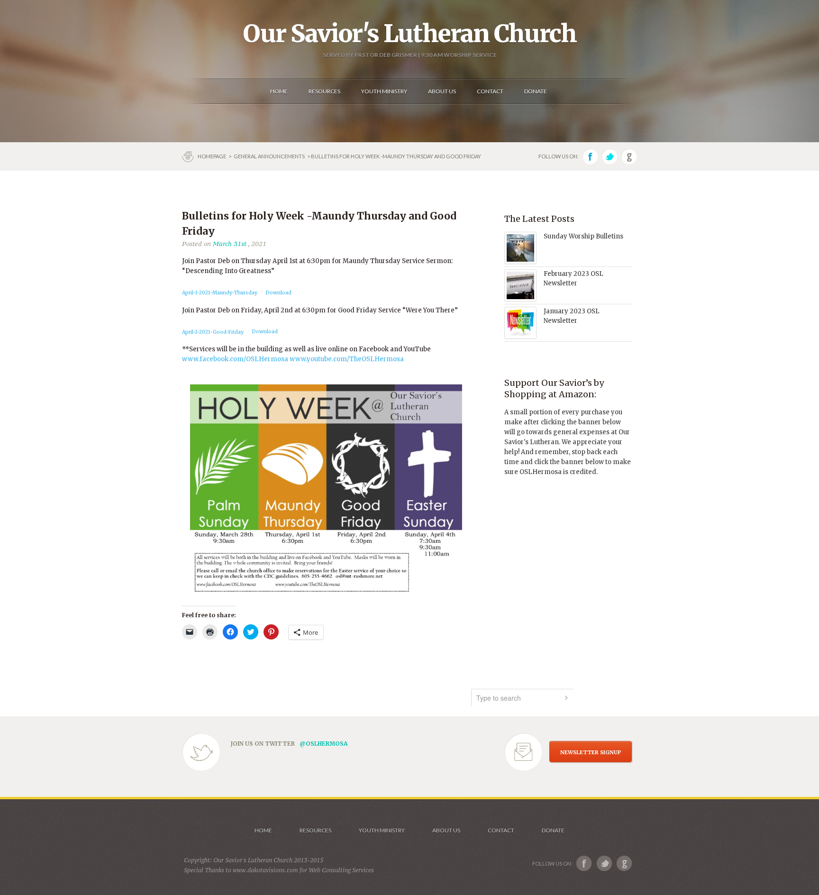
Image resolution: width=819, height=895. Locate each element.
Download (278, 293)
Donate (553, 830)
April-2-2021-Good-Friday (213, 332)
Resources (315, 830)
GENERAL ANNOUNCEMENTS (269, 156)
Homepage (212, 156)
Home (263, 830)
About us (446, 830)
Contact (501, 830)
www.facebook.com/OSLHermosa (235, 359)
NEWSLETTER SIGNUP (590, 752)
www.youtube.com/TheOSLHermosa (346, 359)
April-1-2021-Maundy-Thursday (219, 293)
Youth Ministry (382, 830)
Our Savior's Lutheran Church (409, 33)
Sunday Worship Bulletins (583, 236)
